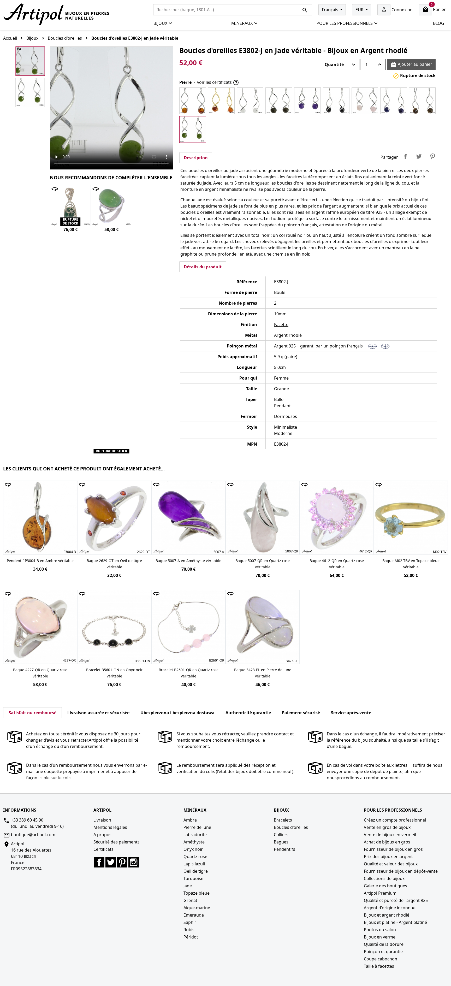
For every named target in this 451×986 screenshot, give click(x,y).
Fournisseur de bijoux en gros (393, 849)
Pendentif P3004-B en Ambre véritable (40, 560)
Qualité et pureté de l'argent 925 (396, 900)
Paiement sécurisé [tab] (301, 713)
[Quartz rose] (365, 100)
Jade (187, 886)
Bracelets (283, 820)
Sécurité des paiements (116, 842)
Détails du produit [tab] (203, 267)
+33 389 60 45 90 (27, 820)
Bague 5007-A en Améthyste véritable (188, 560)
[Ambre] (192, 100)
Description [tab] (196, 158)
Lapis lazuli (194, 864)
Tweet (419, 156)
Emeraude (193, 915)
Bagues (281, 842)
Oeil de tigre (195, 871)
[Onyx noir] (336, 100)
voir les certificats (218, 82)
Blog (438, 23)
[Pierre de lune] (250, 100)
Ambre (190, 820)
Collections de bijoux (384, 878)
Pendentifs (284, 849)
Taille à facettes (379, 966)
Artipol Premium (380, 893)
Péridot (190, 937)
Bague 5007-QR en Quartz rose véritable (262, 563)
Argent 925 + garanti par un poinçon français (318, 346)
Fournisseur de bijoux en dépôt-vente (401, 871)
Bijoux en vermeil (380, 937)
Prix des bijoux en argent (388, 856)
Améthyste (194, 842)
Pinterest (432, 156)
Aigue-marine (196, 908)
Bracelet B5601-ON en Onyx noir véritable (114, 672)
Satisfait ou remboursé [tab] (32, 713)
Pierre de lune (197, 827)
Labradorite (195, 834)
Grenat (190, 900)
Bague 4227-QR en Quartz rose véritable (40, 672)
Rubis (188, 929)
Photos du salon (380, 929)
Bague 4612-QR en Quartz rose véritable (337, 563)
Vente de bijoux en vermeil (390, 834)
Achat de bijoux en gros (387, 842)
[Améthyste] (307, 100)
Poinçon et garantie (383, 951)
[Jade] (192, 129)
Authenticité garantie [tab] (248, 713)
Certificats (103, 849)
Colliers (281, 834)
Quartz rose (195, 856)
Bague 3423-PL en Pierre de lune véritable (262, 672)
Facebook (99, 862)
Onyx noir (193, 849)
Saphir (189, 922)
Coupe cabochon (380, 959)
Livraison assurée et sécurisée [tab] (98, 713)
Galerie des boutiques (385, 886)
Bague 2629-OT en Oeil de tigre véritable (114, 563)
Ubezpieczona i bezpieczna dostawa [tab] (177, 713)
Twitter (110, 862)
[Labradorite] (278, 100)
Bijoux (160, 23)
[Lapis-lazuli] (393, 100)
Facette (281, 324)
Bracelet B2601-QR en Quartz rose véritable (188, 672)
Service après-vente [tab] (351, 713)
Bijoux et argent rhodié (386, 915)
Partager (405, 156)
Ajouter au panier (411, 64)
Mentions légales (110, 827)
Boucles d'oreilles (291, 827)
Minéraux (242, 23)
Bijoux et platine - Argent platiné (395, 922)
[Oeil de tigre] (422, 100)
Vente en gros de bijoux (387, 827)
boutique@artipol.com (33, 834)
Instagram (133, 862)
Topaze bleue (196, 893)
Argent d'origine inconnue (390, 908)
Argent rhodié (288, 335)
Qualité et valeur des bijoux (391, 864)
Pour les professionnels (345, 23)
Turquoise (193, 878)
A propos (102, 834)
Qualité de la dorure (383, 944)
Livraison (102, 820)
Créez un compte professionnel (395, 820)
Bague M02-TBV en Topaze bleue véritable (411, 563)
